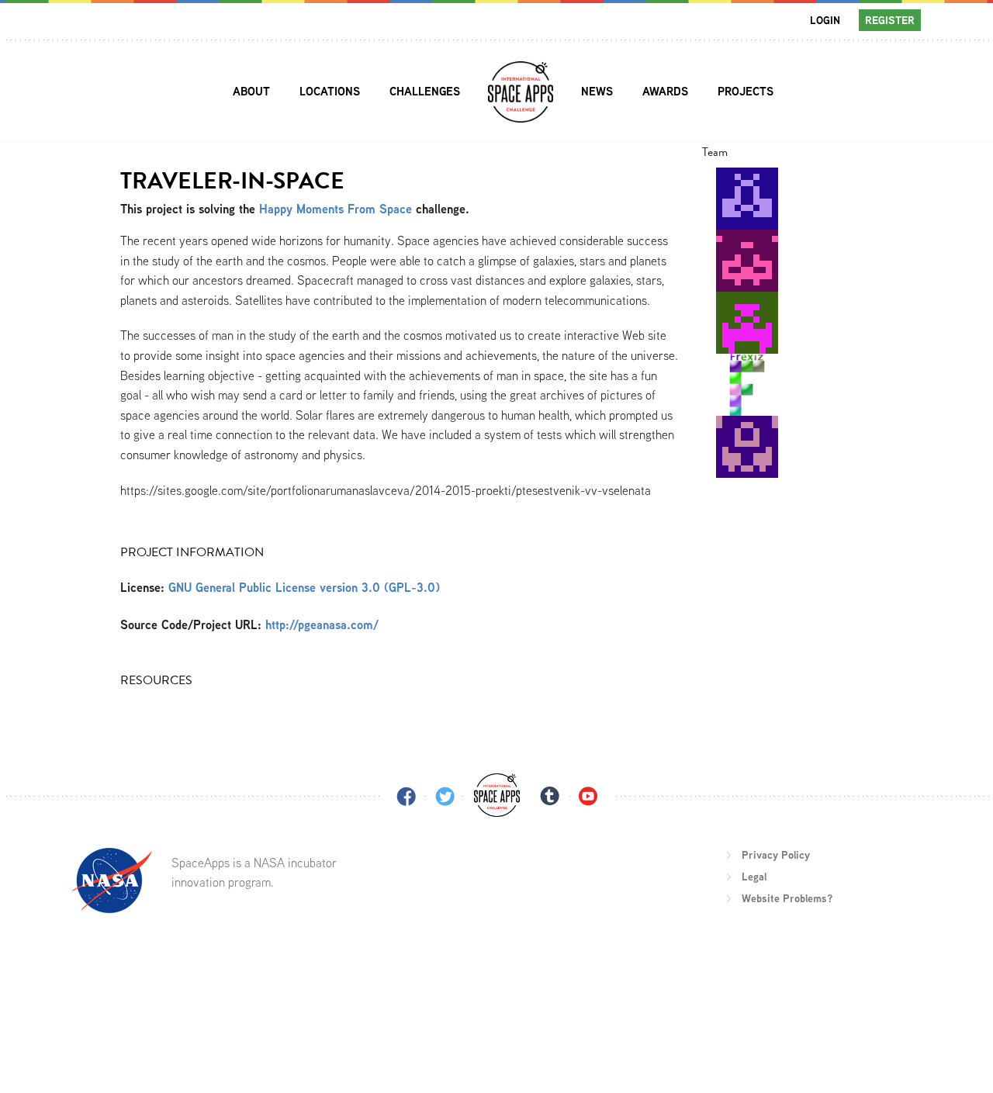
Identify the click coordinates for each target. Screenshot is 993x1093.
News (597, 91)
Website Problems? (787, 898)
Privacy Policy (776, 855)
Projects (745, 91)
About (251, 91)
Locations (329, 91)
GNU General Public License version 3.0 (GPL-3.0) (304, 588)
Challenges (424, 91)
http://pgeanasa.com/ (322, 625)
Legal (754, 876)
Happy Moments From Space (335, 209)
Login (825, 20)
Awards (665, 91)
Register (890, 20)
